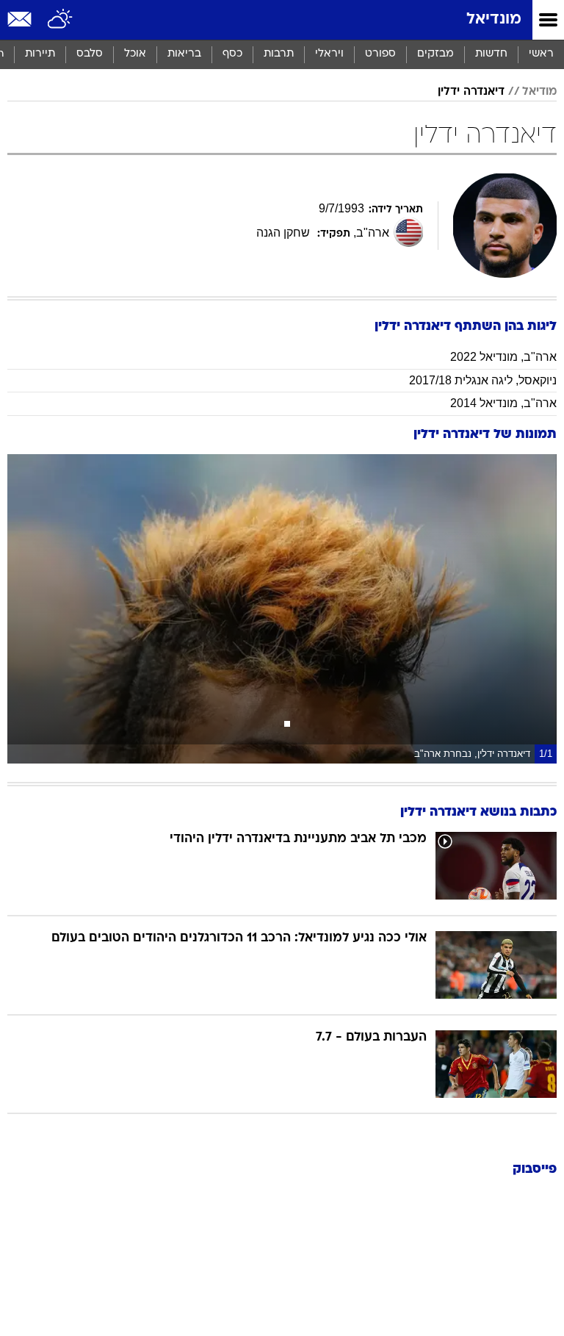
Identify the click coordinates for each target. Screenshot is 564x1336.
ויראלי (329, 54)
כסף (232, 54)
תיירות (40, 54)
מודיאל (539, 92)
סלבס (89, 54)
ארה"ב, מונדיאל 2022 (503, 357)
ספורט (380, 54)
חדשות (491, 54)
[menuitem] (491, 54)
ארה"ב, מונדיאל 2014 (503, 403)
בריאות (184, 54)
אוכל (135, 54)
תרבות (279, 54)
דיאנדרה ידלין (471, 92)
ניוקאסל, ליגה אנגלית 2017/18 (483, 380)
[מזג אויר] (60, 20)
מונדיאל (493, 19)
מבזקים (435, 54)
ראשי (541, 54)
